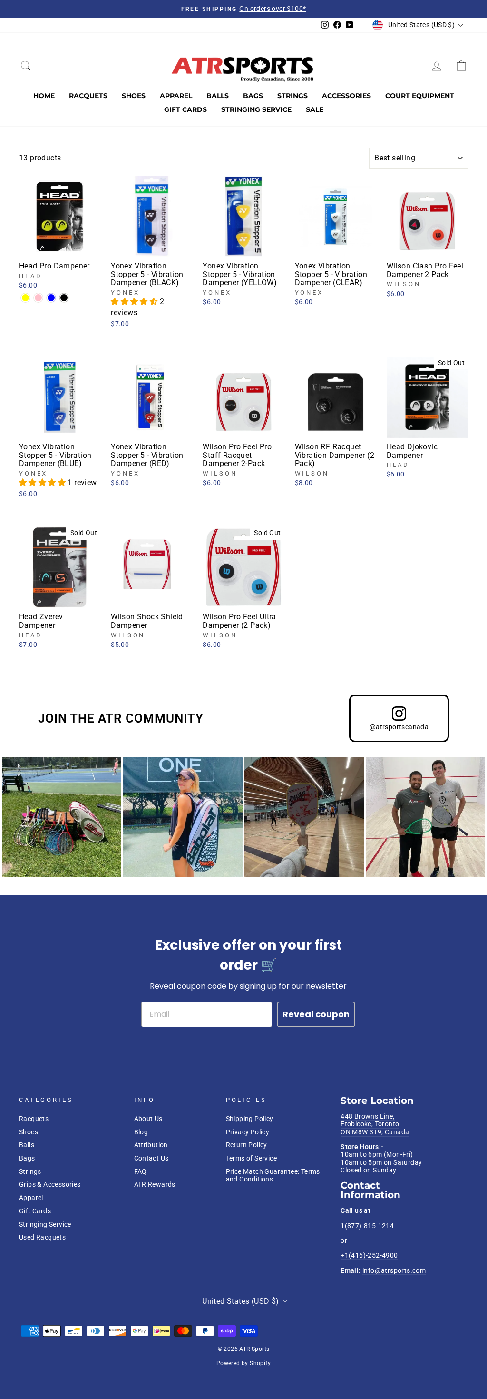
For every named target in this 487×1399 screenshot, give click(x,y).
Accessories (346, 95)
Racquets (88, 95)
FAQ (140, 1171)
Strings (292, 95)
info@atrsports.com (394, 1270)
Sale (314, 109)
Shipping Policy (249, 1118)
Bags (253, 95)
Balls (217, 95)
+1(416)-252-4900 (369, 1255)
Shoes (134, 95)
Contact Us (151, 1158)
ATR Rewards (154, 1184)
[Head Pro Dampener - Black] (63, 297)
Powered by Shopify (243, 1363)
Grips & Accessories (50, 1184)
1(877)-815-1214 (367, 1226)
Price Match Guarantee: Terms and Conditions (273, 1175)
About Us (148, 1118)
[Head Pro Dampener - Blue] (51, 297)
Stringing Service (256, 109)
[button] (135, 301)
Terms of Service (251, 1158)
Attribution (151, 1145)
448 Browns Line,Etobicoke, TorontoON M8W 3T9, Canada (375, 1124)
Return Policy (246, 1145)
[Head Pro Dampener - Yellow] (25, 297)
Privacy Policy (248, 1132)
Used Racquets (42, 1237)
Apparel (176, 95)
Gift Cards (185, 109)
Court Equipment (419, 95)
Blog (141, 1132)
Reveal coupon (316, 1014)
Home (44, 95)
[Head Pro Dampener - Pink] (38, 297)
